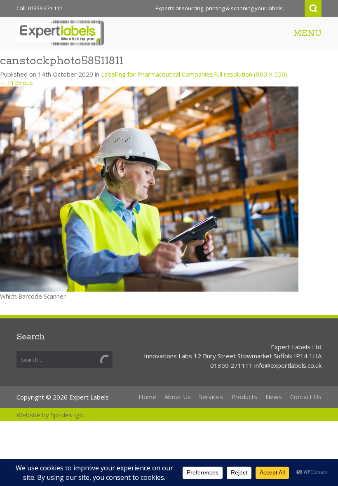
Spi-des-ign (67, 415)
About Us (177, 397)
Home (147, 397)
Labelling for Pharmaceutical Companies (157, 74)
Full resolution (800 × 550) (250, 74)
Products (244, 397)
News (273, 397)
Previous (16, 82)
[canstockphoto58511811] (149, 188)
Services (211, 397)
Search (313, 8)
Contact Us (306, 397)
